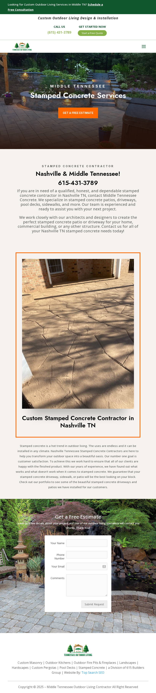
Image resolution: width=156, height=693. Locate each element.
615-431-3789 (78, 182)
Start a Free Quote (92, 33)
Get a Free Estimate (78, 112)
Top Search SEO (92, 672)
